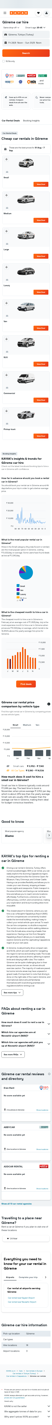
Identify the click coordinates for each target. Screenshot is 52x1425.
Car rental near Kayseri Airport (21, 1298)
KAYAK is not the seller (15, 1406)
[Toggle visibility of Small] (21, 585)
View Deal (41, 184)
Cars (21, 1371)
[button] (5, 13)
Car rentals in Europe (34, 1371)
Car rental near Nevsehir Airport (22, 1302)
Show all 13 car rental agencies (16, 1203)
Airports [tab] (10, 1277)
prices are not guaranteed (14, 1398)
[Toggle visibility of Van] (20, 589)
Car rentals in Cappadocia (16, 1376)
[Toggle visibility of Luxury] (21, 594)
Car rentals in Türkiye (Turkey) (24, 1373)
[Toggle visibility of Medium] (22, 598)
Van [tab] (37, 725)
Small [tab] (15, 725)
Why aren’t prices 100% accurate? (21, 1416)
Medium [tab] (27, 725)
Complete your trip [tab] (28, 1277)
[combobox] (11, 27)
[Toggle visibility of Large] (21, 602)
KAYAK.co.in (10, 1371)
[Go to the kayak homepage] (19, 13)
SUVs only (10, 61)
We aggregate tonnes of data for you (22, 1411)
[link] (26, 684)
